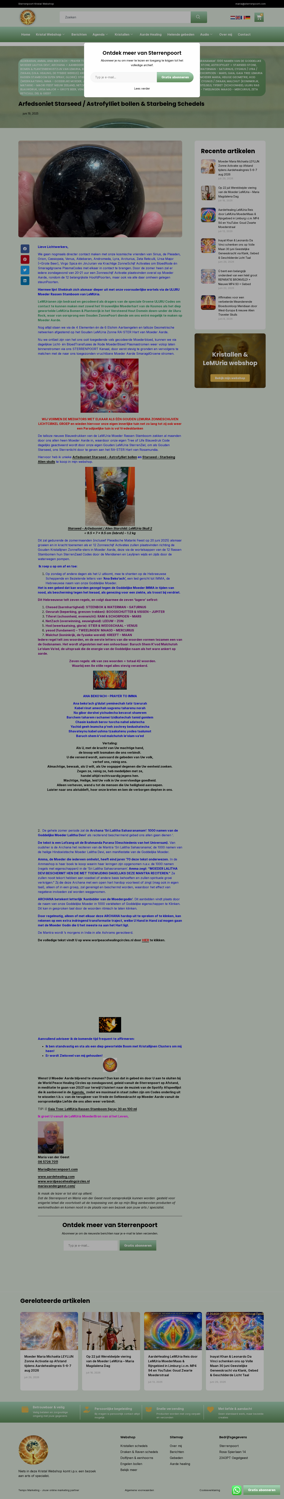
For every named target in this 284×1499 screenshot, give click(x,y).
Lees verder (142, 88)
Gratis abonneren (175, 77)
